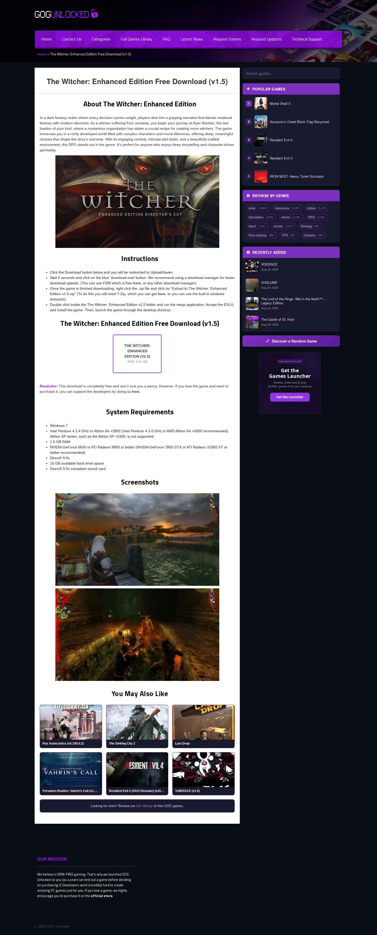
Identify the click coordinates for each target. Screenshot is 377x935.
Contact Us (72, 39)
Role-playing (261, 235)
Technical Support (307, 39)
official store (101, 895)
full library (144, 806)
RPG (316, 217)
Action (316, 208)
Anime (283, 226)
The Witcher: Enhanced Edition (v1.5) (137, 354)
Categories (101, 39)
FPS (288, 235)
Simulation (261, 217)
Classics (313, 235)
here (137, 283)
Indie (257, 208)
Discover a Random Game (294, 341)
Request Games (227, 39)
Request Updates (266, 39)
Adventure (287, 208)
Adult (257, 226)
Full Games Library (136, 39)
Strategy (310, 226)
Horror (290, 217)
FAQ (166, 39)
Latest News (191, 39)
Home (46, 39)
